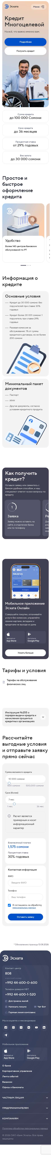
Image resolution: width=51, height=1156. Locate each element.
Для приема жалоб (18, 1001)
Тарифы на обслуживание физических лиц (22, 682)
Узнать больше (25, 652)
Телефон (12, 890)
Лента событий (10, 1076)
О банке (6, 1065)
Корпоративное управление (17, 1071)
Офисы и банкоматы (13, 1087)
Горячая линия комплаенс (21, 1012)
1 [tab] (23, 265)
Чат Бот (42, 1006)
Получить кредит (25, 51)
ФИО (10, 876)
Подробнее (26, 42)
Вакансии (7, 1082)
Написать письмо (17, 1006)
